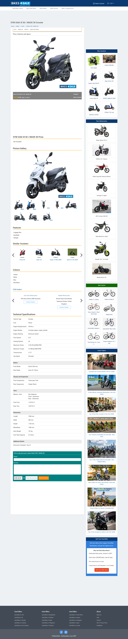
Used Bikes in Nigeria (74, 617)
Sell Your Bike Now (101, 570)
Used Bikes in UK (18, 617)
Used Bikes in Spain (74, 623)
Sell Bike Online (17, 8)
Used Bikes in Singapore (75, 620)
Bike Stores (54, 8)
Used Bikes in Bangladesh (48, 615)
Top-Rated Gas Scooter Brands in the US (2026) (102, 371)
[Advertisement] (64, 15)
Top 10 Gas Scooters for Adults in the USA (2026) (101, 532)
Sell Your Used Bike (102, 539)
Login (111, 3)
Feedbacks (99, 625)
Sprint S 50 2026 (72, 260)
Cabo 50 (39, 260)
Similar (20, 29)
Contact (99, 620)
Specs (26, 29)
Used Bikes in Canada (20, 620)
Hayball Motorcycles (64, 295)
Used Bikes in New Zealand (21, 625)
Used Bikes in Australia (20, 623)
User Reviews (34, 29)
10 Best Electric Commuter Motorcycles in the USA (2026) (101, 393)
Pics (15, 29)
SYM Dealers (17, 289)
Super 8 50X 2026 (55, 260)
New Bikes (43, 8)
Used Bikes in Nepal (47, 620)
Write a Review (77, 97)
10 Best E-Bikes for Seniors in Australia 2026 (102, 508)
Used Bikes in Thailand (48, 625)
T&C (98, 623)
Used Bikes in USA (19, 615)
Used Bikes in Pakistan (48, 617)
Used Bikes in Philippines (48, 623)
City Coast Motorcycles (30, 295)
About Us (99, 615)
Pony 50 (22, 260)
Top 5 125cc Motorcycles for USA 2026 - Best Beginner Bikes (101, 461)
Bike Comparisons (68, 8)
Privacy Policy (103, 623)
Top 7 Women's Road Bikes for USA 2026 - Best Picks (102, 435)
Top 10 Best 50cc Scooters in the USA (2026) (101, 414)
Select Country (99, 4)
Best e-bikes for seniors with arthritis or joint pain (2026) (101, 483)
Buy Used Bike (31, 8)
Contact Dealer (30, 302)
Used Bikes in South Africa (76, 615)
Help (98, 617)
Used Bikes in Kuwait (74, 625)
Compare (75, 94)
